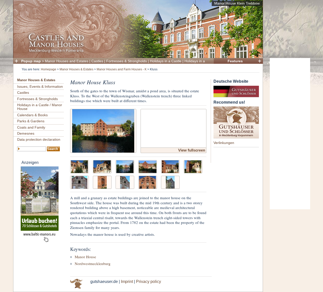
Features (235, 61)
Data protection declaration (38, 139)
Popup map (31, 61)
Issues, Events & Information (40, 86)
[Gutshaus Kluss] (103, 130)
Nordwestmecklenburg (93, 263)
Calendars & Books (32, 115)
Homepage (48, 69)
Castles (97, 61)
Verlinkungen (223, 143)
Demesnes (25, 133)
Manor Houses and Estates (66, 61)
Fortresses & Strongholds (126, 61)
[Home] (136, 51)
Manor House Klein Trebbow (237, 3)
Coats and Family (31, 127)
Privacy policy (148, 281)
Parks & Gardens (30, 121)
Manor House (85, 256)
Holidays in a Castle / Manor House (39, 107)
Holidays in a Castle (165, 61)
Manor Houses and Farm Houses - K (122, 69)
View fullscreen (191, 150)
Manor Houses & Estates (76, 69)
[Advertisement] (290, 133)
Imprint (127, 281)
